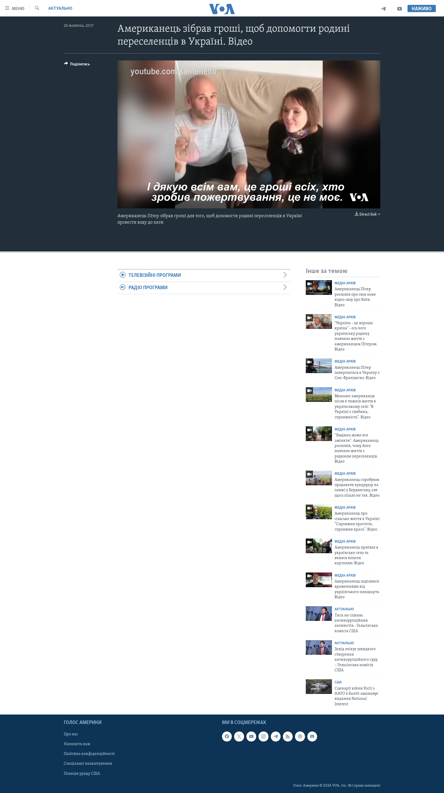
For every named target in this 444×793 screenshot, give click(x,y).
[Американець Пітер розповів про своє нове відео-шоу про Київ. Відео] (319, 287)
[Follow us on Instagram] (263, 736)
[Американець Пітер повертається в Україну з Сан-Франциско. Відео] (319, 365)
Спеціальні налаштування (88, 764)
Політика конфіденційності (89, 754)
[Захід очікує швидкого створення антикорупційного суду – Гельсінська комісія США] (319, 647)
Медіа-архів (345, 283)
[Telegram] (383, 9)
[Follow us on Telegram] (276, 736)
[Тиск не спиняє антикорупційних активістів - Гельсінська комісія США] (319, 613)
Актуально (60, 8)
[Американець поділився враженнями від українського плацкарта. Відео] (319, 579)
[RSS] (288, 736)
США (338, 682)
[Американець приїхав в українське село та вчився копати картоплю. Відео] (319, 546)
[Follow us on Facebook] (227, 736)
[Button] (77, 65)
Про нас (71, 734)
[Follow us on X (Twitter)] (239, 736)
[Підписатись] (312, 736)
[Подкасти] (300, 736)
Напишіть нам (77, 744)
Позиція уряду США (82, 774)
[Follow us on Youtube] (251, 736)
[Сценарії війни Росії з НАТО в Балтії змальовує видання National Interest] (319, 686)
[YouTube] (400, 9)
